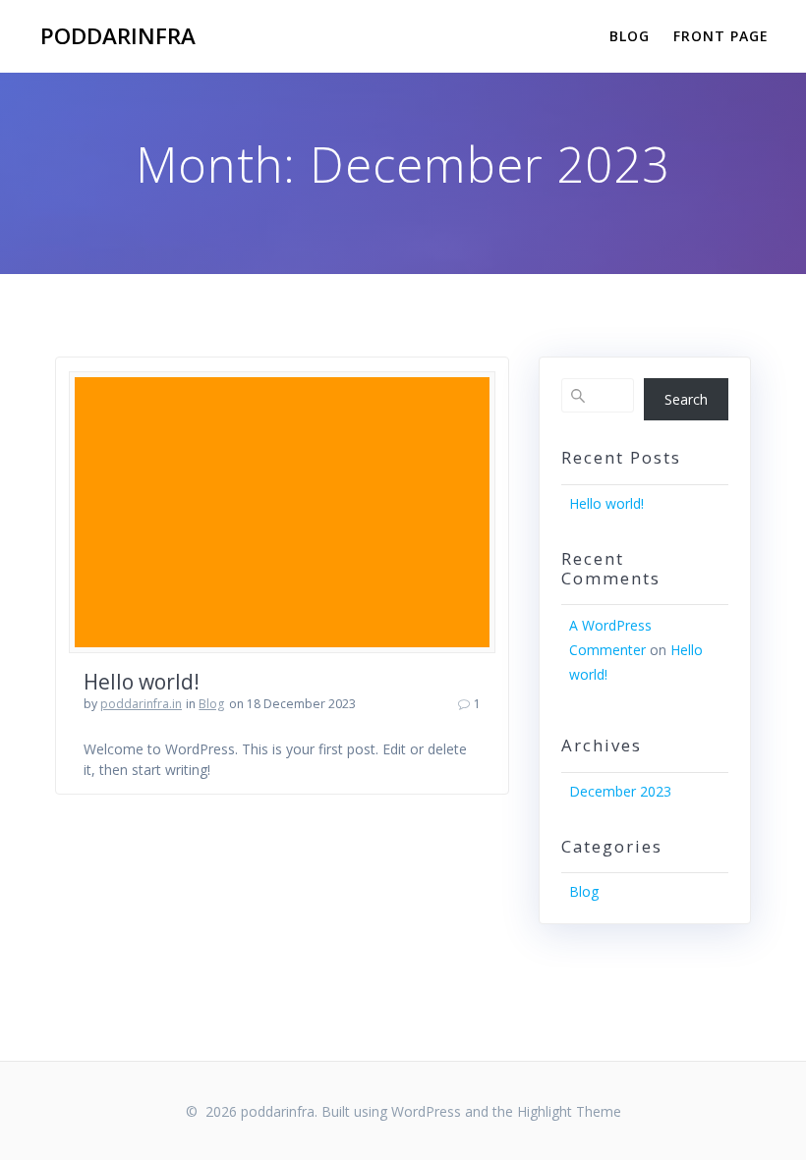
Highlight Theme (569, 1111)
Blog (629, 36)
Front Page (721, 36)
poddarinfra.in (141, 703)
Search (686, 399)
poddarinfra (118, 36)
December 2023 (620, 791)
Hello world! (142, 681)
